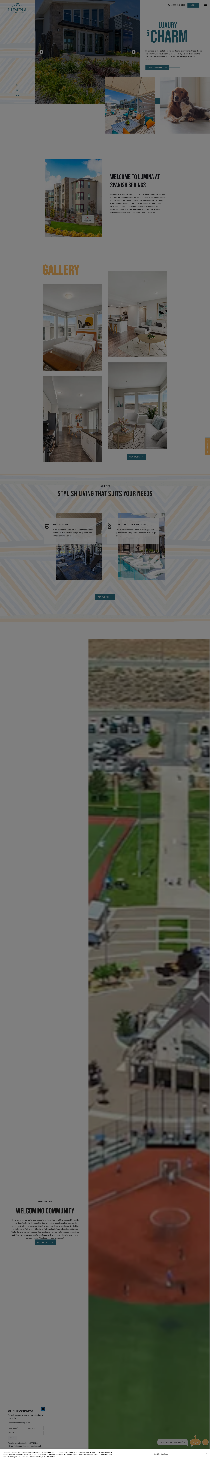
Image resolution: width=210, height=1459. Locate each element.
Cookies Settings (161, 1454)
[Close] (206, 1453)
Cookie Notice (49, 1457)
